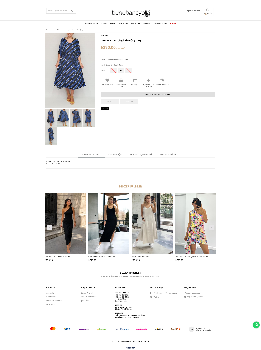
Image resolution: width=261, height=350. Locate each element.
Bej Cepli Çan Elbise (141, 257)
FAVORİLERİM (195, 10)
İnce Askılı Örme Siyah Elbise (101, 257)
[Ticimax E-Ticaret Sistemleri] (130, 348)
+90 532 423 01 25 (122, 295)
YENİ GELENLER (91, 24)
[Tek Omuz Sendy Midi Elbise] (65, 223)
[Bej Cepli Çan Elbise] (152, 223)
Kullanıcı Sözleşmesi (89, 297)
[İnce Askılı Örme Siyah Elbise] (108, 223)
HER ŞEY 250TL (160, 24)
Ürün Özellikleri (89, 154)
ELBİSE (104, 24)
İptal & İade (85, 301)
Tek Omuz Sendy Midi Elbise (57, 257)
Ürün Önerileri (168, 154)
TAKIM (113, 24)
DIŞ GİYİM (147, 24)
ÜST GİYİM (123, 24)
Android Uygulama (192, 293)
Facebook (157, 293)
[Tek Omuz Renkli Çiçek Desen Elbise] (195, 223)
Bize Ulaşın (50, 304)
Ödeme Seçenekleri (141, 154)
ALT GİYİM (135, 24)
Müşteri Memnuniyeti (54, 301)
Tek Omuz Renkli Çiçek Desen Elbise (191, 257)
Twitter (156, 297)
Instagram (172, 293)
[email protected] (121, 301)
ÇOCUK (173, 24)
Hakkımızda (51, 297)
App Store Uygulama (195, 297)
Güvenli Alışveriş (87, 293)
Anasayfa (50, 293)
